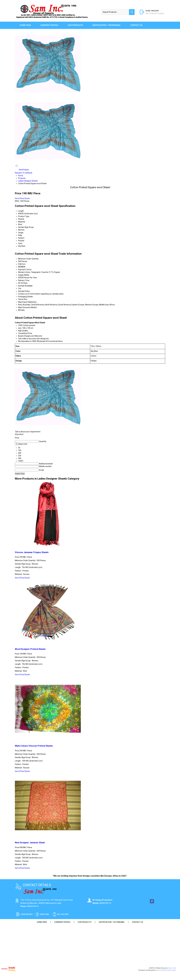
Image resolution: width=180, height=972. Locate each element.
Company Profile (49, 25)
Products (22, 178)
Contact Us (136, 25)
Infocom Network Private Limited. (166, 970)
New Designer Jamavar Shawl (30, 842)
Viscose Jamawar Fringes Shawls (31, 552)
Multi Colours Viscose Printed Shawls (34, 746)
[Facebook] (152, 903)
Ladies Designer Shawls (28, 181)
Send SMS (44, 914)
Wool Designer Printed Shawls (30, 649)
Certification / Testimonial (106, 25)
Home (20, 175)
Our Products (75, 25)
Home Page (25, 25)
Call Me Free (63, 914)
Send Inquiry (23, 170)
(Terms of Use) (171, 968)
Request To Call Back (23, 173)
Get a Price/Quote (22, 198)
